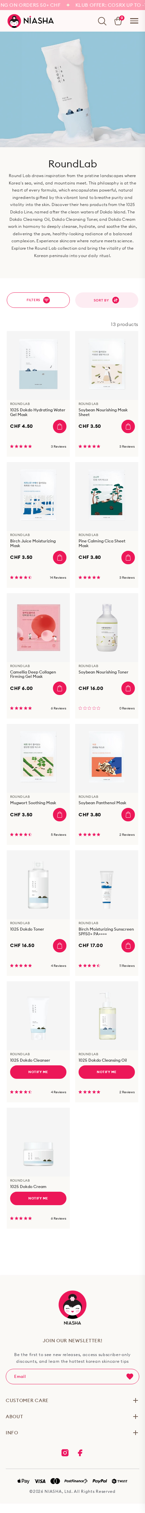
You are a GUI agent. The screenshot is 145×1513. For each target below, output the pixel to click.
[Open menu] (134, 20)
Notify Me (38, 1072)
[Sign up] (129, 1376)
